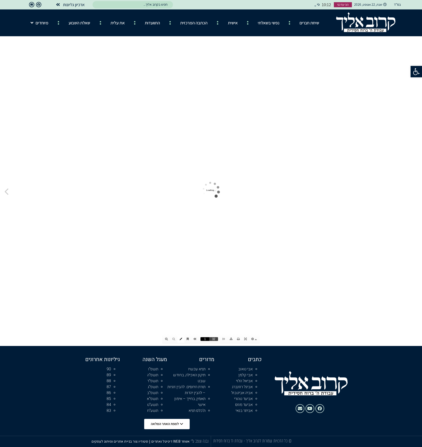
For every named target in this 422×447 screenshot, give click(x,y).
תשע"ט (152, 405)
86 (109, 393)
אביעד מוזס (244, 405)
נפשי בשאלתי (268, 23)
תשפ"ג (153, 387)
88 (109, 381)
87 (109, 387)
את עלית (118, 23)
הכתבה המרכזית (193, 23)
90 (109, 369)
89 (109, 375)
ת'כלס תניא (197, 411)
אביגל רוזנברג (242, 387)
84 (109, 405)
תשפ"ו (153, 369)
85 (109, 399)
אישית (233, 23)
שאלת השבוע (79, 23)
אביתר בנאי (244, 411)
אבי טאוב (245, 369)
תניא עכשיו (197, 369)
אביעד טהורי (243, 399)
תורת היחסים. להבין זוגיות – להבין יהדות (186, 390)
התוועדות (152, 23)
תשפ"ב (152, 393)
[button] (416, 71)
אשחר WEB (181, 441)
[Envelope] (31, 4)
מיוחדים (42, 23)
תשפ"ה (152, 375)
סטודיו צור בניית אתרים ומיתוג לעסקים (119, 441)
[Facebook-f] (38, 4)
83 (109, 411)
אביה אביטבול (242, 393)
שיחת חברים (309, 23)
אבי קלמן (245, 375)
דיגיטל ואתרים (162, 441)
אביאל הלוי (244, 381)
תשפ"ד (152, 381)
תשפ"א (152, 399)
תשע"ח (152, 411)
